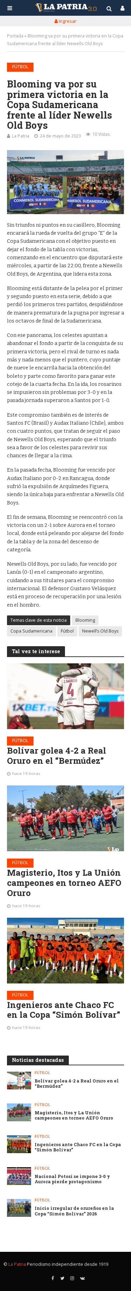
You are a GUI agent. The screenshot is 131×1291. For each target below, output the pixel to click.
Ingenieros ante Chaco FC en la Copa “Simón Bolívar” (63, 1010)
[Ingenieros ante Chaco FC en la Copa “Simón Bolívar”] (65, 950)
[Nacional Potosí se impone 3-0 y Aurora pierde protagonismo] (19, 1176)
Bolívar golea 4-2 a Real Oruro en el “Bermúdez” (56, 756)
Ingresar (67, 21)
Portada (15, 36)
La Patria (20, 136)
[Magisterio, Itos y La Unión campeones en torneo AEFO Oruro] (65, 818)
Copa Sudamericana (31, 631)
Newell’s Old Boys (100, 631)
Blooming (85, 620)
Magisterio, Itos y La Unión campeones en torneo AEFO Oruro (64, 883)
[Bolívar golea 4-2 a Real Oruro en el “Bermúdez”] (65, 696)
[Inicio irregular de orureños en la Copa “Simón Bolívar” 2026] (19, 1208)
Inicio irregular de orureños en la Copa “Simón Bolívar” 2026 (74, 1211)
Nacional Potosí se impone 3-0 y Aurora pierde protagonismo (72, 1179)
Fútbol (20, 67)
